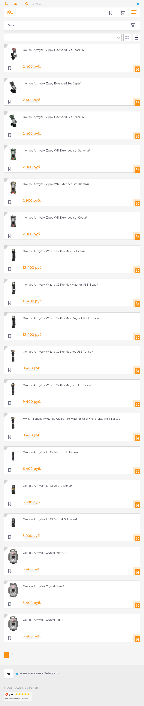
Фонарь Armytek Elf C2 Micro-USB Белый (50, 452)
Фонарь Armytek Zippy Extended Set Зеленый (54, 117)
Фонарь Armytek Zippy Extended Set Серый (52, 83)
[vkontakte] (8, 673)
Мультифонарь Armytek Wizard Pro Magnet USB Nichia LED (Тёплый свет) (72, 418)
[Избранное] (110, 12)
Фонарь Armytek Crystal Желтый (44, 553)
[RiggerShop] (11, 12)
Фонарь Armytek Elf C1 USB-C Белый (47, 485)
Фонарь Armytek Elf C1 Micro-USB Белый (50, 519)
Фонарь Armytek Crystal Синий (43, 586)
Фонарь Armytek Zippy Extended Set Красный (54, 50)
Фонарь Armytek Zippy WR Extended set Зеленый (56, 150)
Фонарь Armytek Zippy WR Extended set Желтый (56, 184)
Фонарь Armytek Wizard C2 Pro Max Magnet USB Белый (60, 284)
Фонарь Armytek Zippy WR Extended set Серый (55, 217)
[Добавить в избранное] (9, 68)
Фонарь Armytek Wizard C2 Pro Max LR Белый (54, 251)
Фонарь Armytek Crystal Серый (43, 620)
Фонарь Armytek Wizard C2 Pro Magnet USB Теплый (58, 351)
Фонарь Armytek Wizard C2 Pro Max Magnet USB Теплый (61, 318)
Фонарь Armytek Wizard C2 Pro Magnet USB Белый (57, 385)
